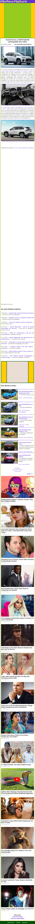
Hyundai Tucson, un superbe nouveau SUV (21, 317)
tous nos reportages (17, 918)
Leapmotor (21, 424)
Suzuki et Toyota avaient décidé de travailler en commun (17, 70)
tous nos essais (17, 917)
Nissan (20, 397)
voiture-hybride (25, 464)
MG (20, 464)
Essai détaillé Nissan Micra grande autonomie (26, 392)
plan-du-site (10, 922)
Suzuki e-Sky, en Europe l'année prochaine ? (21, 313)
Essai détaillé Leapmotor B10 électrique (26, 417)
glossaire (25, 922)
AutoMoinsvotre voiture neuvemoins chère (17, 469)
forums (18, 922)
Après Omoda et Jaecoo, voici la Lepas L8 (21, 351)
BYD (20, 410)
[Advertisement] (17, 20)
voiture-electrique (27, 397)
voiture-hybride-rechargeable (26, 148)
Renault (21, 437)
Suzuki (16, 148)
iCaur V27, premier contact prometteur (20, 322)
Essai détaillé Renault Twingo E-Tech (25, 430)
